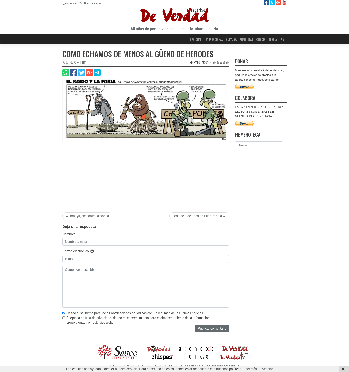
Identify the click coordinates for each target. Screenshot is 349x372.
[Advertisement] (145, 175)
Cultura (231, 39)
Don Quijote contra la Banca (89, 216)
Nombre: (68, 234)
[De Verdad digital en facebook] (267, 2)
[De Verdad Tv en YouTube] (284, 2)
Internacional (214, 39)
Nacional (195, 39)
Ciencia (260, 39)
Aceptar (267, 369)
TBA (84, 62)
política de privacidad (96, 318)
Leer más (250, 369)
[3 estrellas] (221, 62)
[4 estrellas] (224, 62)
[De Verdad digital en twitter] (273, 2)
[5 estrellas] (227, 62)
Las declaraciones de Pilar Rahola (197, 216)
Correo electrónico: (76, 251)
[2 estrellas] (217, 62)
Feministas (246, 39)
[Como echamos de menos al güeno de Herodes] (145, 110)
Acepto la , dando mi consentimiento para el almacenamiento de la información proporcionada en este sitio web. (138, 320)
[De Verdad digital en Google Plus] (279, 2)
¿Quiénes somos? (71, 3)
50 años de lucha (92, 3)
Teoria (273, 39)
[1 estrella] (214, 62)
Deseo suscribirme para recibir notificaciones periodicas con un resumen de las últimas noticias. (135, 313)
